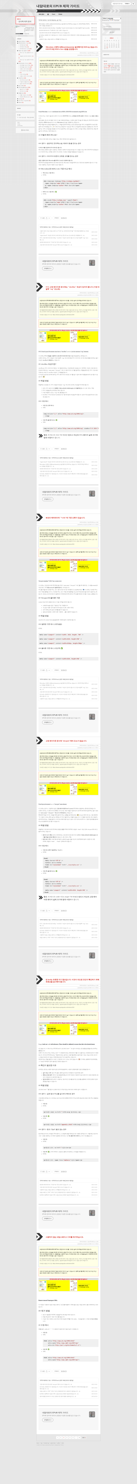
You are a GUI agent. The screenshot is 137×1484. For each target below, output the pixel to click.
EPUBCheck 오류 (26, 48)
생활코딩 (22, 93)
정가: (83, 98)
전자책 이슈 (24, 91)
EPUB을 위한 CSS (26, 67)
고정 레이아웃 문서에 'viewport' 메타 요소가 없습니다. (54, 33)
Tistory (62, 1445)
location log (46, 1443)
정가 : (52, 99)
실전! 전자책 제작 (26, 83)
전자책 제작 (107, 67)
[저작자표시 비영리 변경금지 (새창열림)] (64, 218)
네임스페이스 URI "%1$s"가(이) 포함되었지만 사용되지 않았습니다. (59, 937)
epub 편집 (117, 66)
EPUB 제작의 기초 (25, 43)
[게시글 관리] (49, 218)
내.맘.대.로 (39, 1445)
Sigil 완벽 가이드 (83, 97)
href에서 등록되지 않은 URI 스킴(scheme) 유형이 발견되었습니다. (58, 1195)
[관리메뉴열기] (133, 3)
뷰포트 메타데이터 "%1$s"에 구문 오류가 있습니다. (53, 30)
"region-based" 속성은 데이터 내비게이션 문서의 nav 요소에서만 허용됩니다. (61, 235)
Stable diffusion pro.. (26, 96)
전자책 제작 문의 (25, 21)
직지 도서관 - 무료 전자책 (26, 117)
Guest (53, 14)
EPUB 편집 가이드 (25, 63)
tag (41, 1443)
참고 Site (22, 85)
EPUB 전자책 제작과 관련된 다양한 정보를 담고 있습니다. (61, 264)
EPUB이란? (24, 45)
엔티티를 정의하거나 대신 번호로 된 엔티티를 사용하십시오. (57, 1396)
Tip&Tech (22, 78)
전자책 (105, 63)
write (63, 1443)
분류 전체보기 (24, 41)
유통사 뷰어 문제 (25, 69)
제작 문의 (41, 14)
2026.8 (111, 38)
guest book (53, 1443)
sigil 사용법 (111, 63)
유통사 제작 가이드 (26, 76)
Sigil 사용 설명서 (24, 50)
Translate (116, 20)
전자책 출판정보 (24, 87)
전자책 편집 (114, 67)
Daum (52, 1445)
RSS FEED (25, 130)
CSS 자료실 (24, 74)
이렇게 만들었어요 (26, 81)
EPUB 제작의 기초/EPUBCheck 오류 (89, 53)
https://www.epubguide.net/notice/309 (63, 75)
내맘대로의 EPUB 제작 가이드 (55, 261)
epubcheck (113, 69)
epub (112, 66)
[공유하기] (46, 218)
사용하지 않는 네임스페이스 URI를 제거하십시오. (53, 39)
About (21, 102)
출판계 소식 (24, 89)
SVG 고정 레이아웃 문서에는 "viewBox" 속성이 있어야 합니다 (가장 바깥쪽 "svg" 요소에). (64, 28)
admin (58, 1443)
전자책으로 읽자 (25, 80)
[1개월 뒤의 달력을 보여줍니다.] (117, 38)
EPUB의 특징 (24, 47)
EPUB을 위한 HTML (26, 65)
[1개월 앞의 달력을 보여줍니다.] (105, 38)
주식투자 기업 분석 (25, 100)
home (38, 1443)
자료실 (21, 98)
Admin (60, 14)
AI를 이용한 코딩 (25, 95)
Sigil (109, 66)
